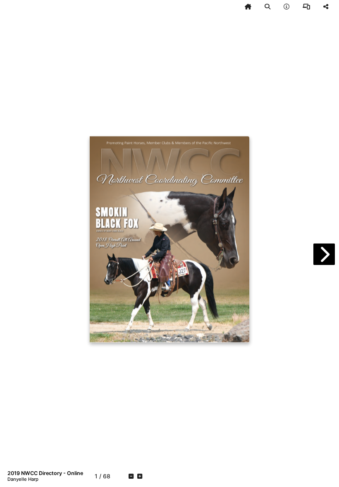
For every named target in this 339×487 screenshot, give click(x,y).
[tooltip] (248, 7)
